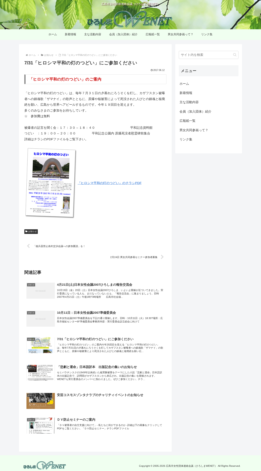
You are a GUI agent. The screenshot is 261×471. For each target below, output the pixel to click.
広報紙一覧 (187, 121)
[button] (235, 55)
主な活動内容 (189, 102)
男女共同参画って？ (194, 130)
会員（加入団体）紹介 (195, 111)
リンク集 (186, 139)
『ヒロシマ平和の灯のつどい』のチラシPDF (110, 183)
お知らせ (32, 231)
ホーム (184, 83)
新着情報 (186, 93)
